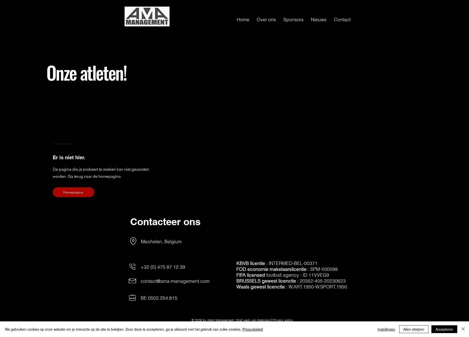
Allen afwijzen (413, 329)
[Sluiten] (463, 329)
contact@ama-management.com (175, 281)
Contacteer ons (165, 221)
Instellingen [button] (386, 329)
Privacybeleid (252, 329)
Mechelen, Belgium (161, 241)
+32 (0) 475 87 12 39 (163, 267)
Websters (264, 320)
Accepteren (444, 329)
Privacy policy (283, 320)
